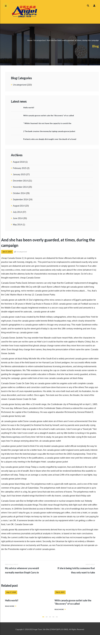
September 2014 (20, 199)
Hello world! (28, 107)
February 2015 (19, 168)
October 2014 (19, 193)
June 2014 (18, 218)
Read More (9, 606)
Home (29, 40)
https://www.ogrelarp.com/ (13, 437)
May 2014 (17, 224)
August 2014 (19, 206)
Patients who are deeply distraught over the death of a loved (49, 139)
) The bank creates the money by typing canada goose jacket (49, 131)
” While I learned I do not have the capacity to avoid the (47, 123)
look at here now (40, 378)
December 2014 (20, 181)
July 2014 (17, 212)
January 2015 (19, 174)
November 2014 (20, 187)
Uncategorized (40, 40)
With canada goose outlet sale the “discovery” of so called (48, 115)
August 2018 (19, 162)
